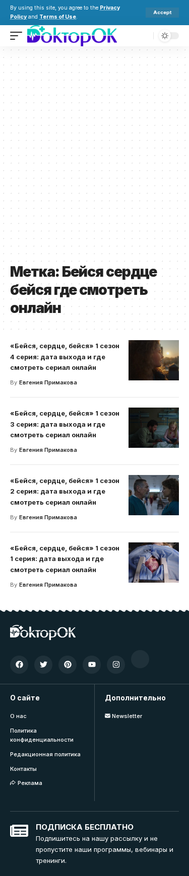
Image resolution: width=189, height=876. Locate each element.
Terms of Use (57, 17)
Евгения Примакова (48, 382)
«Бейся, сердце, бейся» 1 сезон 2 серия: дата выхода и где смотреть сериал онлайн (64, 491)
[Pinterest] (67, 665)
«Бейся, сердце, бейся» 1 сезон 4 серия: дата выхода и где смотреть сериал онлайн (64, 357)
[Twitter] (43, 665)
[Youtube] (92, 665)
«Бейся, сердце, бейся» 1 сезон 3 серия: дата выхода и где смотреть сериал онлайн (64, 424)
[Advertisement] (94, 158)
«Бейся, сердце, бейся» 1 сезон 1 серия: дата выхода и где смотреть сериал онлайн (64, 559)
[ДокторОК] (72, 35)
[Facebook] (19, 665)
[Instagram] (116, 665)
